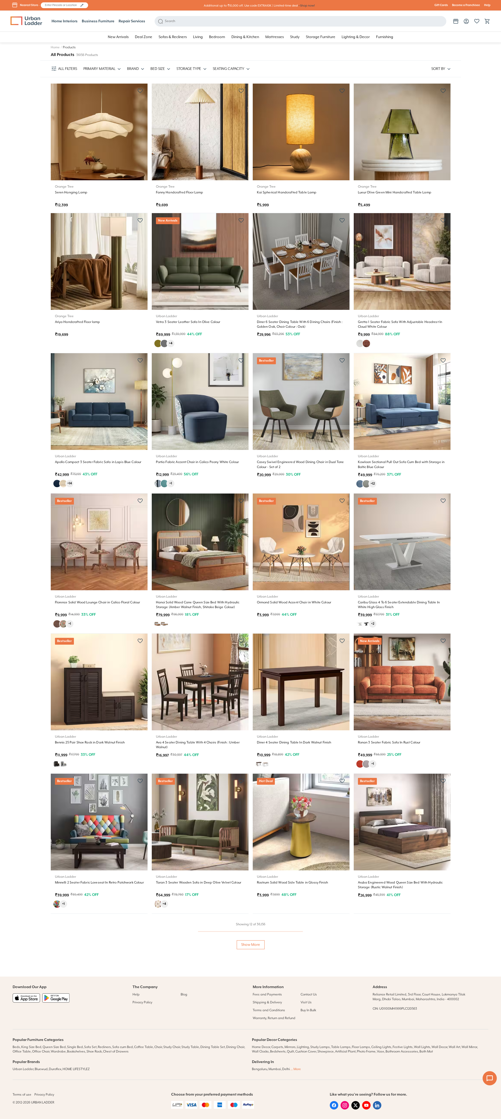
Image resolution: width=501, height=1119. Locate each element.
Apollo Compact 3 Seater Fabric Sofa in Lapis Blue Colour (98, 462)
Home (55, 47)
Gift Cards (441, 5)
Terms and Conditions (269, 1010)
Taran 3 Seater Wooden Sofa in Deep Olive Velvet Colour (198, 883)
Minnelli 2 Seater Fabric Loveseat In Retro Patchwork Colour (99, 883)
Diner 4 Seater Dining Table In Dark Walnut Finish (294, 743)
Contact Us (309, 995)
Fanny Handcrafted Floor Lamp (179, 192)
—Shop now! (306, 5)
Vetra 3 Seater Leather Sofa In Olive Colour (188, 322)
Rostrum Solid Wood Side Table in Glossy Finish (292, 883)
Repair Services (132, 21)
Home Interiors (65, 21)
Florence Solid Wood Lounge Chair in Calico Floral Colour (97, 602)
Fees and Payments (267, 995)
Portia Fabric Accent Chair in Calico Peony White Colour (197, 462)
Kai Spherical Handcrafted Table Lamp (287, 192)
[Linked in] (377, 1108)
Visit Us (306, 1002)
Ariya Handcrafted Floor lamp (77, 322)
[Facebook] (334, 1108)
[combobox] (62, 5)
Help (487, 5)
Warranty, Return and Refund (274, 1018)
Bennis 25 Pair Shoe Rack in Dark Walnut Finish (90, 743)
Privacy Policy (142, 1002)
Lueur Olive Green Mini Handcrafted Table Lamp (394, 192)
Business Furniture (98, 21)
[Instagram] (345, 1108)
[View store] (456, 21)
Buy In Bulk (308, 1010)
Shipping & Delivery (267, 1002)
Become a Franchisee (466, 5)
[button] (82, 5)
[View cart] (487, 21)
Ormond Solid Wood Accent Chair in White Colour (294, 602)
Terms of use (22, 1095)
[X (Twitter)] (355, 1108)
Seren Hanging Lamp (71, 192)
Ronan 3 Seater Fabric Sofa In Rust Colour (389, 743)
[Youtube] (366, 1108)
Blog (184, 995)
